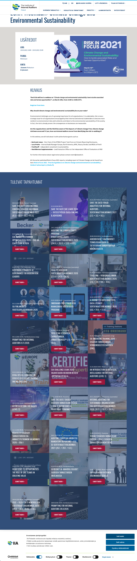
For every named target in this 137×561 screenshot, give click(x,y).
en (72, 3)
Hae (65, 3)
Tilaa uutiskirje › (118, 3)
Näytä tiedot (106, 557)
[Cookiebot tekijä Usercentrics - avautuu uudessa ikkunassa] (13, 557)
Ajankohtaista (105, 10)
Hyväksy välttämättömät (120, 548)
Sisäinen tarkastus (51, 10)
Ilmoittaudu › (19, 249)
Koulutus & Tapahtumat (73, 10)
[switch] (59, 557)
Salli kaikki (120, 536)
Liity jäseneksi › (101, 3)
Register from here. (37, 105)
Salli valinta (120, 542)
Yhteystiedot (119, 10)
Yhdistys (90, 10)
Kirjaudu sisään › (85, 3)
